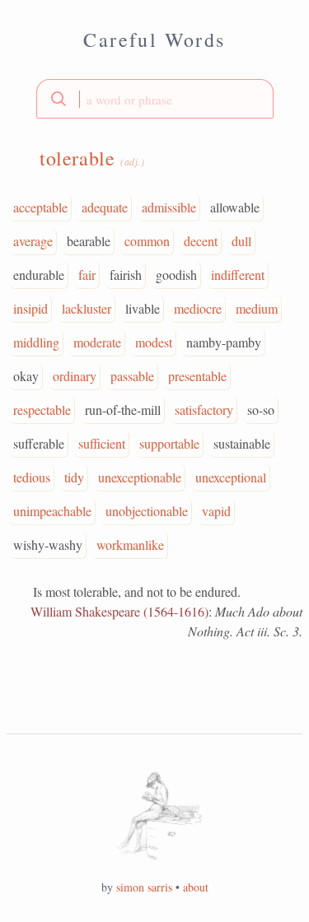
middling (36, 342)
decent (201, 240)
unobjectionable (146, 510)
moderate (97, 342)
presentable (197, 375)
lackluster (86, 308)
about (195, 887)
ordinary (74, 375)
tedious (31, 477)
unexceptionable (139, 477)
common (147, 240)
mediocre (198, 308)
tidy (74, 477)
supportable (169, 443)
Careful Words (154, 39)
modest (153, 342)
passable (132, 375)
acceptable (40, 207)
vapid (216, 510)
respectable (42, 409)
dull (241, 240)
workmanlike (130, 544)
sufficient (101, 443)
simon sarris (144, 887)
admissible (169, 207)
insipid (30, 308)
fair (87, 274)
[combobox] (155, 99)
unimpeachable (52, 510)
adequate (105, 207)
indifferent (238, 274)
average (33, 240)
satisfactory (204, 409)
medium (257, 308)
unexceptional (230, 477)
